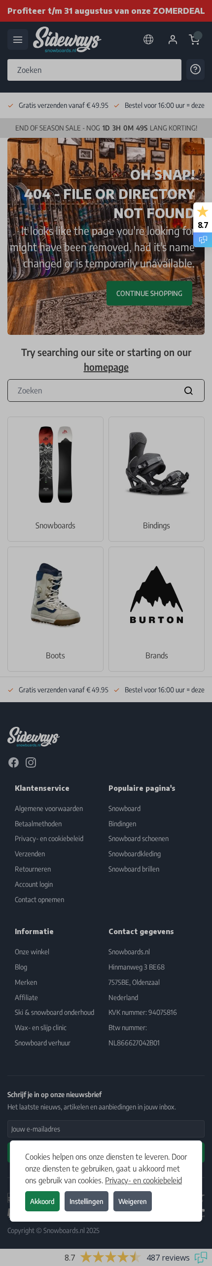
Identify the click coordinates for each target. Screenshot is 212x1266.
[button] (106, 633)
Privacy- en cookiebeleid (143, 1180)
